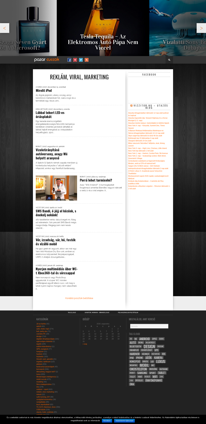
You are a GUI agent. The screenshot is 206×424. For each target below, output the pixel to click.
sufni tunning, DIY (43, 397)
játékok (39, 364)
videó (140, 376)
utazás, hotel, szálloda (44, 412)
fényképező (134, 350)
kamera (158, 357)
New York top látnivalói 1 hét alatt (140, 151)
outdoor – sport (42, 389)
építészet (139, 380)
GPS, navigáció (42, 349)
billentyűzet (150, 342)
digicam (160, 346)
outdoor (163, 369)
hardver (39, 354)
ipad (132, 357)
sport (152, 372)
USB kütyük (40, 410)
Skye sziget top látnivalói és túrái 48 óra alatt (145, 136)
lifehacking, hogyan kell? (45, 372)
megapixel (133, 365)
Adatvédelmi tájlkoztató (124, 421)
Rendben (107, 421)
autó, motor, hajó (42, 329)
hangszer (40, 352)
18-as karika (41, 324)
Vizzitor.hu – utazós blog (151, 106)
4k (136, 338)
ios (163, 353)
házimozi (145, 354)
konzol (145, 361)
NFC (152, 365)
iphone (139, 357)
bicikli (140, 342)
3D (131, 339)
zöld (131, 380)
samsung (142, 372)
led (152, 361)
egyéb (38, 344)
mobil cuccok (41, 379)
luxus (38, 374)
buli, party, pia (41, 331)
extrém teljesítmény (43, 346)
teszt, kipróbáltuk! (43, 404)
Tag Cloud (72, 312)
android (144, 338)
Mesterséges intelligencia (46, 377)
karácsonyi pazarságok (45, 367)
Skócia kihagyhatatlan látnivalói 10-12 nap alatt (146, 133)
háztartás (39, 357)
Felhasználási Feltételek (128, 312)
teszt (132, 376)
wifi (155, 376)
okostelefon (138, 369)
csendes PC (41, 334)
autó (133, 342)
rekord (38, 394)
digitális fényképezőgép (45, 339)
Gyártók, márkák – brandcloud (97, 312)
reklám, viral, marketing (45, 392)
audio (161, 339)
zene (161, 377)
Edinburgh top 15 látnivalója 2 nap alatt (143, 138)
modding (39, 382)
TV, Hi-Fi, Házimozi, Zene (46, 407)
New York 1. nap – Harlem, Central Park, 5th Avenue (148, 153)
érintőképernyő (154, 380)
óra (37, 387)
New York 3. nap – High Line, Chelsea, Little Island (147, 148)
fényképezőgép (146, 350)
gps (156, 350)
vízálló (147, 376)
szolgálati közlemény (44, 399)
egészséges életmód (44, 341)
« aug (85, 344)
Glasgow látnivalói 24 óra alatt (139, 141)
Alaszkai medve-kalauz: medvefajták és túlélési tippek (148, 123)
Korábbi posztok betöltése (79, 298)
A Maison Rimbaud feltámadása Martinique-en (146, 131)
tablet (162, 372)
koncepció (40, 369)
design (39, 336)
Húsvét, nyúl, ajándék (44, 359)
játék (148, 357)
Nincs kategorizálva (43, 384)
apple (154, 338)
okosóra (153, 369)
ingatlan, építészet (43, 362)
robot (132, 373)
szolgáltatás (41, 402)
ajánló (38, 326)
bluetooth (135, 346)
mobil (144, 365)
